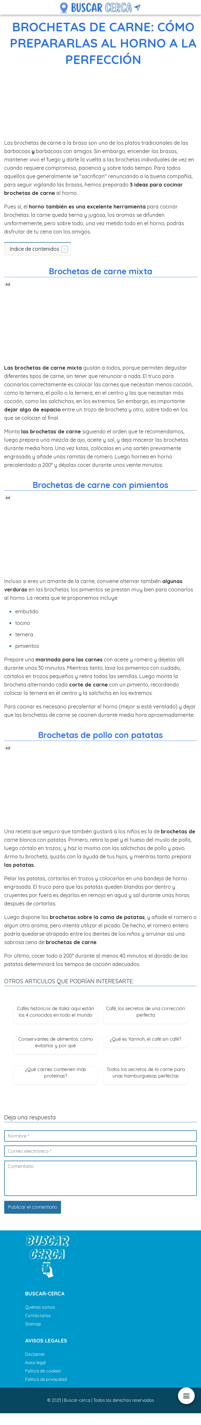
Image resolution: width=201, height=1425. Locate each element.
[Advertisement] (100, 104)
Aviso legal (35, 1362)
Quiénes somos (40, 1307)
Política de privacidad (46, 1379)
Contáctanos (38, 1315)
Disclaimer (35, 1354)
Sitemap (33, 1324)
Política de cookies (43, 1371)
